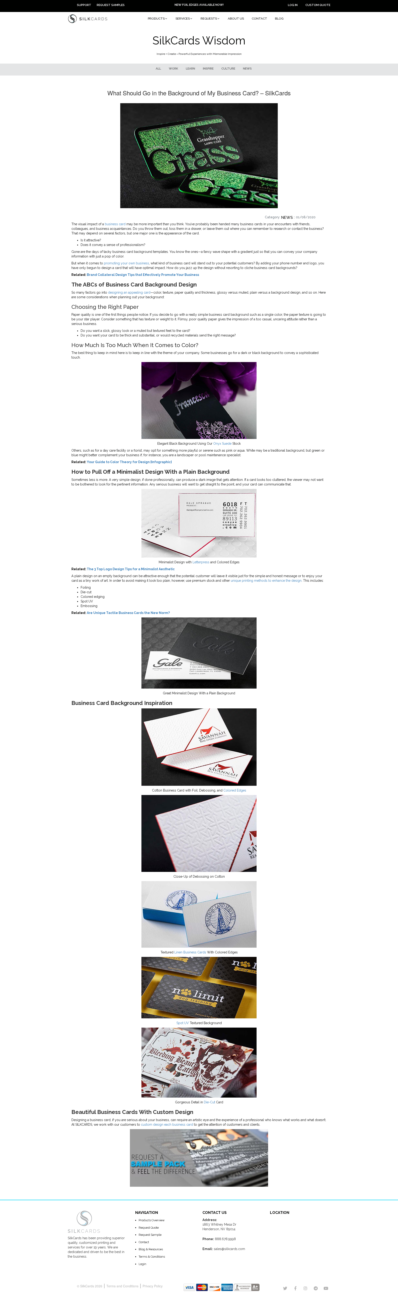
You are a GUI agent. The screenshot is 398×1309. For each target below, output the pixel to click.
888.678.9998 (225, 1239)
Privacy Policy (153, 1286)
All (158, 68)
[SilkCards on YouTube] (326, 1288)
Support (84, 5)
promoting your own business (126, 263)
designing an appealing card (129, 292)
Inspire (208, 68)
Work (173, 68)
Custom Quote (317, 5)
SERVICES (183, 18)
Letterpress (201, 562)
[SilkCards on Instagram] (305, 1288)
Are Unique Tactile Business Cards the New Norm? (128, 613)
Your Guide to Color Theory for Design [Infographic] (129, 462)
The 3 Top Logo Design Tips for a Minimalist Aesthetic (131, 569)
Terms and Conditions (122, 1286)
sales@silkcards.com (229, 1249)
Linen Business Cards (190, 952)
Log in (293, 5)
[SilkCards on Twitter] (285, 1288)
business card (115, 224)
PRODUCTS (156, 18)
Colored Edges (234, 790)
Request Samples (111, 5)
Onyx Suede (222, 443)
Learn (190, 68)
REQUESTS (209, 18)
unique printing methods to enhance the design (266, 580)
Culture (228, 68)
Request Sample (150, 1234)
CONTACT (259, 18)
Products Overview (152, 1220)
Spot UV (182, 1023)
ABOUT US (236, 18)
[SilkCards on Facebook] (295, 1288)
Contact (144, 1242)
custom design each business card (167, 1124)
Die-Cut (209, 1102)
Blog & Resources (151, 1249)
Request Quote (149, 1227)
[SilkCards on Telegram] (315, 1288)
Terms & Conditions (152, 1256)
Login (142, 1264)
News (247, 68)
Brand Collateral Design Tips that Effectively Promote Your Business (143, 275)
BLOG (279, 18)
